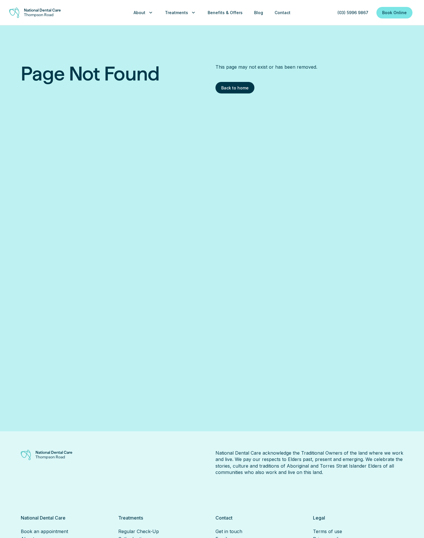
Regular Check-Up (138, 531)
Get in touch (228, 531)
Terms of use (327, 531)
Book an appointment (44, 531)
